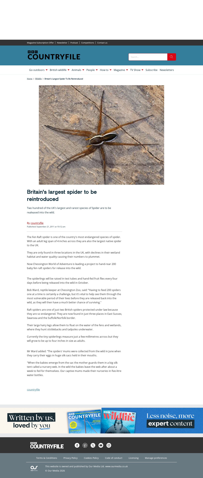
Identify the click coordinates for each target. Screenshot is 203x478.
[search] (171, 57)
